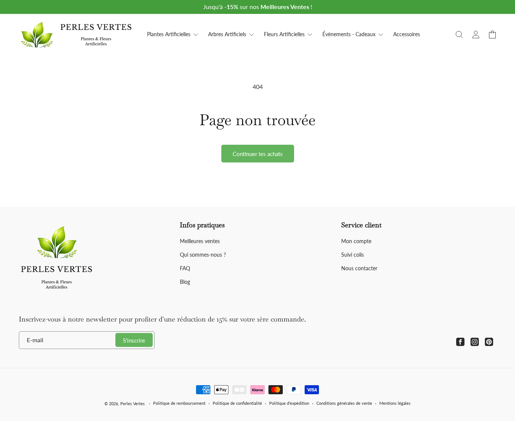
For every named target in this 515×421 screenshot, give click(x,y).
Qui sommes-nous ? (203, 254)
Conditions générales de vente (344, 403)
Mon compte (356, 241)
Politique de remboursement (179, 403)
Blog (185, 282)
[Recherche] (459, 34)
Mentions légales (395, 403)
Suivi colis (352, 254)
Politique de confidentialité (237, 403)
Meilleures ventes (200, 241)
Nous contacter (359, 268)
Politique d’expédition (289, 403)
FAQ (185, 268)
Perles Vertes (132, 403)
